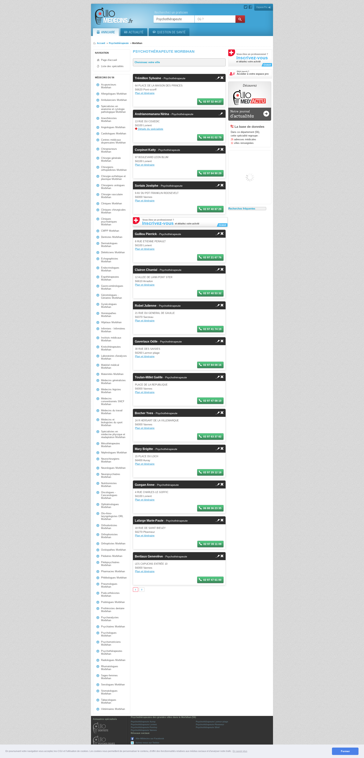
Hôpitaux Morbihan (111, 322)
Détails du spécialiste (150, 128)
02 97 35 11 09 (212, 544)
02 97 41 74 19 (212, 329)
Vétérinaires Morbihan (113, 709)
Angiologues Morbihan (113, 127)
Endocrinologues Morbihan (110, 269)
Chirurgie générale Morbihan (111, 159)
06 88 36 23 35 (212, 508)
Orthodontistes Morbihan (109, 527)
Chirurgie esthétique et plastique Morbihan (113, 177)
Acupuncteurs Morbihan (108, 86)
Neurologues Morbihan (113, 467)
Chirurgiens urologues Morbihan (113, 187)
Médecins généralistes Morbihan (113, 382)
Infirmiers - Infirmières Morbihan (113, 330)
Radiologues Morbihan (113, 660)
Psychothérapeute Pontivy (144, 727)
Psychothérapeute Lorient (144, 724)
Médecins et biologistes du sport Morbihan (111, 422)
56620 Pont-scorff (145, 89)
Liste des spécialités (112, 66)
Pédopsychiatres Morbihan (110, 564)
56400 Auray (142, 460)
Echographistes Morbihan (109, 260)
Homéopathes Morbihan (108, 314)
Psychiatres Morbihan (113, 626)
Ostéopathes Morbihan (113, 549)
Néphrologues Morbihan (114, 452)
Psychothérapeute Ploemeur (210, 724)
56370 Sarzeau (144, 316)
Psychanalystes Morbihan (110, 619)
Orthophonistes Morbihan (109, 536)
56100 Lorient (143, 125)
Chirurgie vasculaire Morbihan (112, 196)
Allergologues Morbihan (114, 93)
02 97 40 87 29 (212, 209)
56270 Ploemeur (145, 531)
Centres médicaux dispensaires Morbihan (113, 141)
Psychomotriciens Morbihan (111, 643)
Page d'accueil (109, 60)
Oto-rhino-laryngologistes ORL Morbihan (112, 516)
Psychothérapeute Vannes (144, 730)
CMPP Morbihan (110, 230)
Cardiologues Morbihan (113, 133)
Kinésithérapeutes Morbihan (111, 348)
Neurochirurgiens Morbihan (110, 460)
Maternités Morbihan (112, 374)
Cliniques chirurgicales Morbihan (113, 211)
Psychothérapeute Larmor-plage (212, 721)
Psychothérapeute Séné (208, 727)
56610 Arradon (144, 281)
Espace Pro (262, 7)
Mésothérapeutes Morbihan (110, 445)
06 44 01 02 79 (212, 137)
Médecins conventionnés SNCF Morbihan (112, 401)
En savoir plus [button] (240, 751)
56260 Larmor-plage (147, 352)
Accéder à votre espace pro (253, 72)
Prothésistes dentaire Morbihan (112, 610)
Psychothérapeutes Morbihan (111, 652)
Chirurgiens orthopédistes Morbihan (114, 168)
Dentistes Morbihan (111, 237)
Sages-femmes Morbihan (109, 677)
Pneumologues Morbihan (109, 585)
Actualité (136, 32)
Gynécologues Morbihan (109, 305)
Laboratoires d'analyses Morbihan (114, 357)
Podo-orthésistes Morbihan (110, 594)
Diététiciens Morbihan (113, 252)
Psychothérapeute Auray (143, 721)
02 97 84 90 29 (212, 173)
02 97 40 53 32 (212, 293)
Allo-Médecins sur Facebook (150, 738)
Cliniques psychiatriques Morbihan (109, 221)
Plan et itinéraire (145, 93)
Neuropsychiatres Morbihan (110, 475)
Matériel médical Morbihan (110, 366)
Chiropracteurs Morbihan (109, 150)
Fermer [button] (345, 751)
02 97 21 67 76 (212, 257)
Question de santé (171, 32)
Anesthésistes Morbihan (109, 119)
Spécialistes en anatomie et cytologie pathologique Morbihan (113, 109)
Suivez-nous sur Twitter (147, 743)
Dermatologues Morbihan (109, 245)
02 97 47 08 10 (212, 400)
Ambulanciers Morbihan (114, 100)
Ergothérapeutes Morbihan (110, 278)
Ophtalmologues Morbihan (110, 506)
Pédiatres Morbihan (111, 556)
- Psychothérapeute (160, 78)
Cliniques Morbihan (111, 203)
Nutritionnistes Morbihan (109, 485)
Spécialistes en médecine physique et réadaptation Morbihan (113, 434)
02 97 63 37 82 (212, 436)
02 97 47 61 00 (212, 579)
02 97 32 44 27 (212, 101)
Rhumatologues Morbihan (109, 668)
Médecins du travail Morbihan (111, 412)
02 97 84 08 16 (212, 364)
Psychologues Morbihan (109, 634)
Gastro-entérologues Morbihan (112, 287)
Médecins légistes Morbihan (111, 391)
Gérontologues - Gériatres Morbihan (111, 296)
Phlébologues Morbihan (114, 577)
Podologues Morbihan (113, 602)
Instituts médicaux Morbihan (111, 339)
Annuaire (108, 32)
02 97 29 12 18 (212, 472)
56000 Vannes (143, 196)
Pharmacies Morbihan (113, 571)
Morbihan (137, 43)
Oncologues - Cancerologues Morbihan (109, 495)
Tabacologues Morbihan (108, 701)
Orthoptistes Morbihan (113, 543)
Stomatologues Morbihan (109, 692)
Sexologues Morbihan (113, 684)
